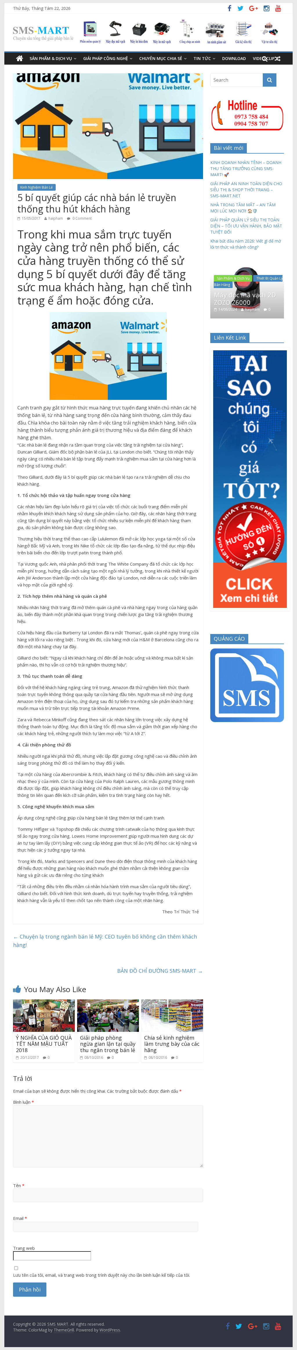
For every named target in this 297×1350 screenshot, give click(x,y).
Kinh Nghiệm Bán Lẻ (36, 187)
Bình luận (23, 1102)
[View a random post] (277, 58)
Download (234, 58)
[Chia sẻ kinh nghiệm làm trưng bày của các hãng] (172, 1003)
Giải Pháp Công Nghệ (105, 58)
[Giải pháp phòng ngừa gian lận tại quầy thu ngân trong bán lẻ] (108, 1003)
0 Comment (82, 218)
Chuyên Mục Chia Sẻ (160, 58)
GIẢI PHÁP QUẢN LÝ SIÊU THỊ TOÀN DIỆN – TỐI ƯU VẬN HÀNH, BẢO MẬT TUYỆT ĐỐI (246, 226)
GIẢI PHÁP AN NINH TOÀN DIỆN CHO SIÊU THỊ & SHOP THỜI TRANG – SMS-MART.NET (246, 189)
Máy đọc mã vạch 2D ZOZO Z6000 (245, 298)
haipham (55, 218)
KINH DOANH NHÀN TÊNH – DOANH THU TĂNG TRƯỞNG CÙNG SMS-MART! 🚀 (245, 168)
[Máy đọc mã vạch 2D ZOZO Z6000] (247, 264)
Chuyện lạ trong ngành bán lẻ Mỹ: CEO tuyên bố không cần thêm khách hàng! (105, 940)
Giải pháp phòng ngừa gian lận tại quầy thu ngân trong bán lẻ (107, 1044)
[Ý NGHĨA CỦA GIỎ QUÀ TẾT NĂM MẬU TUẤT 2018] (44, 1003)
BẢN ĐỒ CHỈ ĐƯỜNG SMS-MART (160, 970)
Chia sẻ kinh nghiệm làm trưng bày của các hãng (172, 1044)
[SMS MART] (145, 23)
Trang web (24, 1248)
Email (20, 1218)
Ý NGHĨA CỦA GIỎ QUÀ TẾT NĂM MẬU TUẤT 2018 (44, 1044)
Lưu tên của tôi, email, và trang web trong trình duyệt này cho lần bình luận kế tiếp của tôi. (101, 1275)
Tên (18, 1185)
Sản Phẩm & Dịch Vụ (51, 58)
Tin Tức (202, 58)
